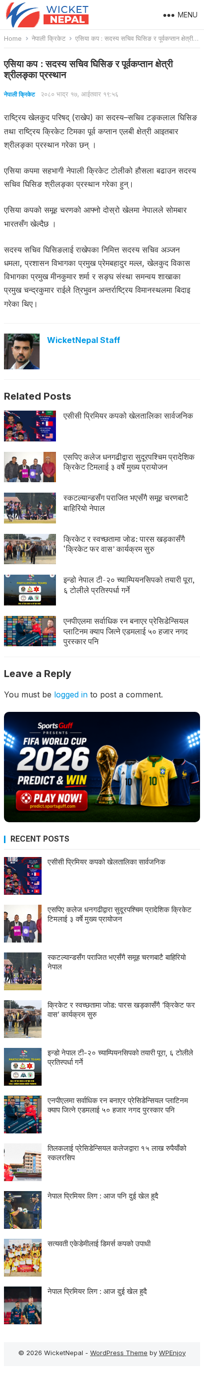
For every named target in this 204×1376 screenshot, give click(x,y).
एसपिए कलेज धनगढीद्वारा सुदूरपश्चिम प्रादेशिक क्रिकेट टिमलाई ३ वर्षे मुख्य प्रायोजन (129, 462)
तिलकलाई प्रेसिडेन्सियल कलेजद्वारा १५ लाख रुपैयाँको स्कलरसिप (117, 1153)
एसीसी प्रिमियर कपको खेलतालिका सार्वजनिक (128, 415)
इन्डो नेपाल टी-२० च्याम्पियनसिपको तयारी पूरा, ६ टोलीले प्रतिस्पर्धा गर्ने (129, 585)
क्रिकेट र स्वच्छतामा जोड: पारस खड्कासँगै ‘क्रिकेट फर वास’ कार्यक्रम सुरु (124, 544)
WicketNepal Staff (83, 340)
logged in (71, 694)
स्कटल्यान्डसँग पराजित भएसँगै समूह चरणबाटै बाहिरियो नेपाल (125, 503)
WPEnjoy (172, 1353)
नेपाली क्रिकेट (48, 38)
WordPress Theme (119, 1353)
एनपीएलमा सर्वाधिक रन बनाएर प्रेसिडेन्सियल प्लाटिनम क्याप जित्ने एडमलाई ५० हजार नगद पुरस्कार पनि (126, 631)
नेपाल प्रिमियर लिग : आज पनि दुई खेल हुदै (103, 1196)
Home (13, 38)
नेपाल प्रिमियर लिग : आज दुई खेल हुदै (97, 1291)
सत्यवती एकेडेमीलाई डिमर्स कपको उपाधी (99, 1243)
